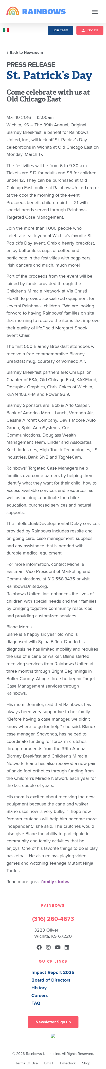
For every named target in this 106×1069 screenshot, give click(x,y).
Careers (39, 995)
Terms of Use (27, 1063)
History (39, 988)
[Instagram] (48, 947)
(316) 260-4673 (53, 919)
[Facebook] (39, 947)
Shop (86, 1063)
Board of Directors (50, 980)
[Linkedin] (67, 947)
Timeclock (67, 1063)
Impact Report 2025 (52, 972)
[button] (95, 11)
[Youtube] (57, 947)
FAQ (35, 1003)
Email (48, 1063)
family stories (55, 881)
